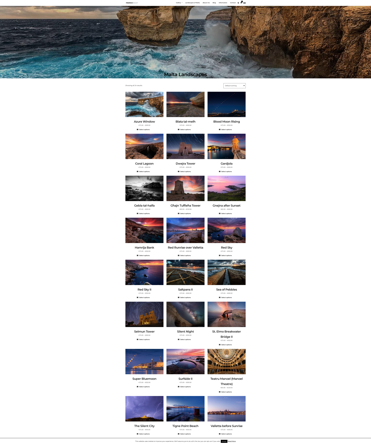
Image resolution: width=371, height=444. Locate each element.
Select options (144, 129)
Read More (232, 441)
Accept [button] (224, 441)
